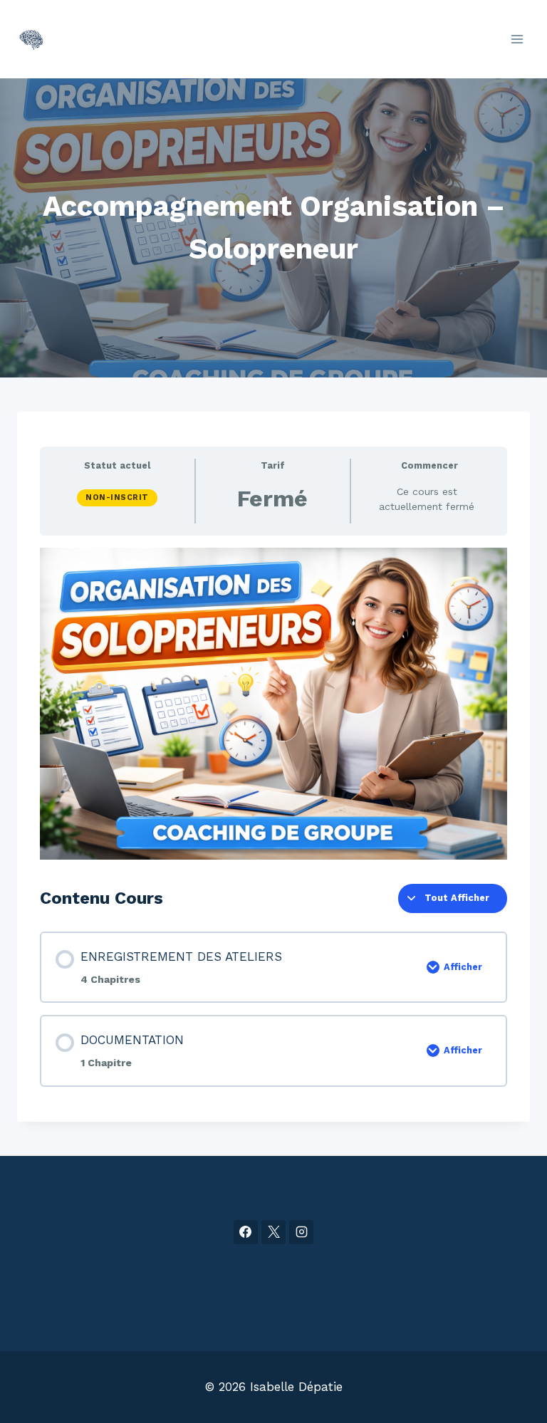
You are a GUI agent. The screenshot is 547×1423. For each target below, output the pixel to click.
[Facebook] (246, 1232)
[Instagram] (301, 1232)
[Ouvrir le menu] (517, 39)
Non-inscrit (117, 497)
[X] (273, 1232)
